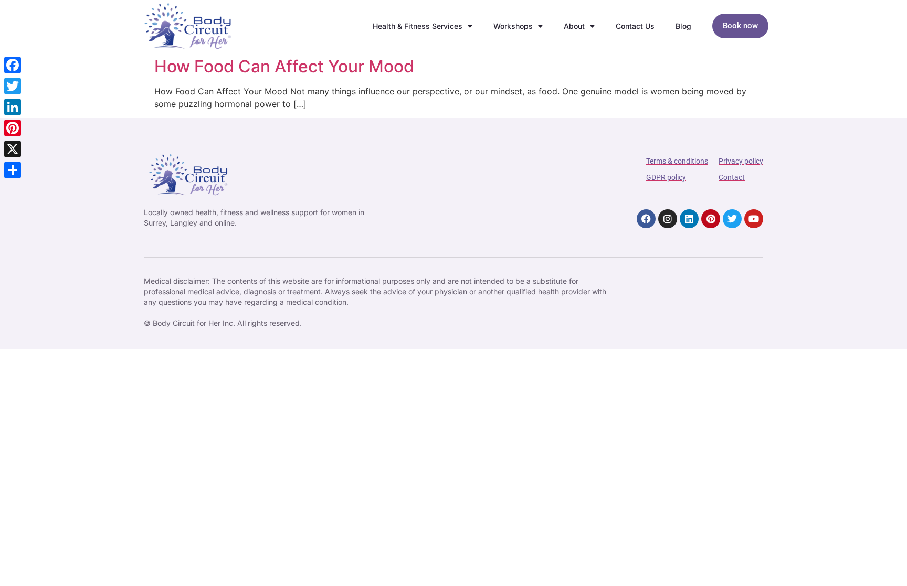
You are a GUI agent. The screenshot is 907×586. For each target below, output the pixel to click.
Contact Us (635, 26)
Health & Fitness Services (417, 26)
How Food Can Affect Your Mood (284, 66)
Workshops (513, 26)
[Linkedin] (689, 218)
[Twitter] (732, 218)
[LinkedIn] (12, 107)
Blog (683, 26)
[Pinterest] (710, 218)
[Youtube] (753, 218)
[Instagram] (667, 218)
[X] (12, 148)
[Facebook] (646, 218)
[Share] (12, 169)
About (574, 26)
